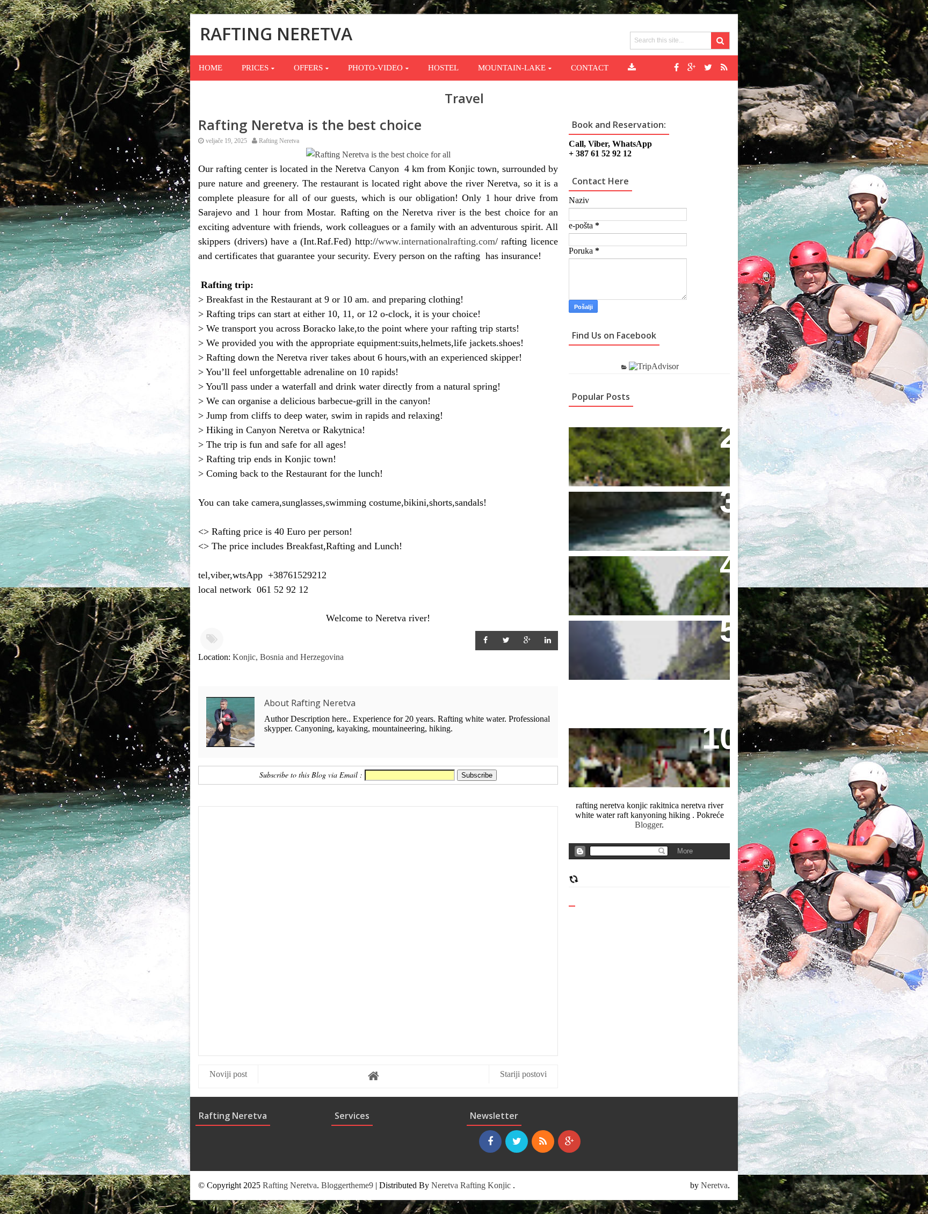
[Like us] (676, 67)
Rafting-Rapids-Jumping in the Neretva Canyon (642, 640)
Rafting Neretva (290, 1185)
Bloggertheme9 (347, 1185)
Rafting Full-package (620, 441)
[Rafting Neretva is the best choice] (378, 154)
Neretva (714, 1185)
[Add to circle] (691, 67)
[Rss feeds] (724, 67)
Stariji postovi (523, 1074)
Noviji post (228, 1074)
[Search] (720, 40)
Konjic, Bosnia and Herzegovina (288, 657)
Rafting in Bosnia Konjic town (642, 505)
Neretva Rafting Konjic (471, 1185)
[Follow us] (708, 67)
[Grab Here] (631, 67)
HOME (210, 67)
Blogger (648, 824)
